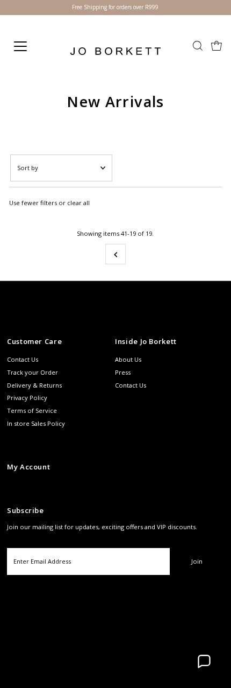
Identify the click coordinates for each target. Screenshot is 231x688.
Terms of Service (32, 410)
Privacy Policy (27, 398)
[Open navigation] (32, 46)
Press (123, 372)
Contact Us (22, 359)
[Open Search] (198, 47)
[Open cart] (216, 46)
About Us (128, 359)
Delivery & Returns (34, 385)
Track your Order (32, 372)
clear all (78, 203)
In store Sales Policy (36, 423)
